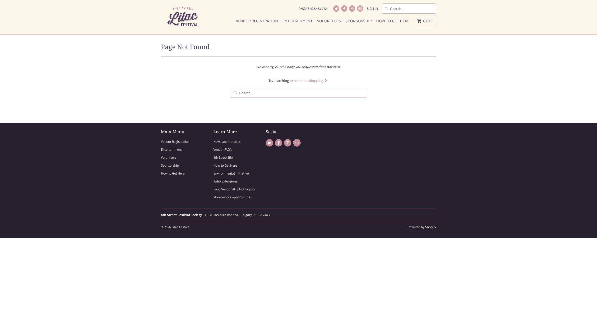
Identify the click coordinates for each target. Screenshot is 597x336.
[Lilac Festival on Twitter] (336, 8)
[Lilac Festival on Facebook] (344, 8)
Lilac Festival (180, 227)
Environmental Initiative (231, 173)
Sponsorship (358, 21)
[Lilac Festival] (184, 17)
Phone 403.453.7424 (313, 8)
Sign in (372, 8)
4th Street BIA (223, 157)
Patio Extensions (225, 181)
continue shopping (309, 80)
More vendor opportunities (232, 197)
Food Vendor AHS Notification (235, 189)
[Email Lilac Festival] (360, 8)
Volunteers (329, 21)
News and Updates (226, 141)
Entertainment (297, 21)
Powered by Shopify (422, 227)
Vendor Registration (257, 21)
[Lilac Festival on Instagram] (352, 8)
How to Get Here (392, 21)
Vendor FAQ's (222, 149)
